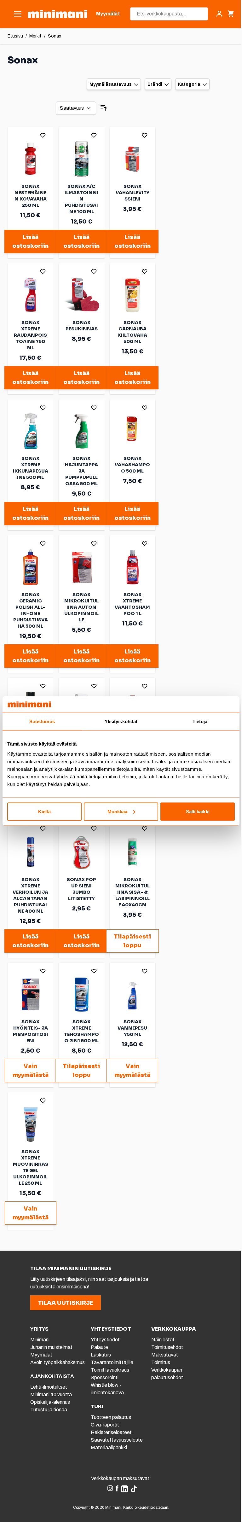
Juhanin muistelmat (51, 1347)
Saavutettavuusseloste (117, 1440)
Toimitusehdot (167, 1347)
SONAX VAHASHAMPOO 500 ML (132, 465)
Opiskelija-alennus (50, 1402)
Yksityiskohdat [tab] (121, 721)
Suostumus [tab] (42, 721)
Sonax (54, 36)
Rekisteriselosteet (111, 1432)
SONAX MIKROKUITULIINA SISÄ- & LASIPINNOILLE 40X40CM (132, 892)
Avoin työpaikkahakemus (57, 1362)
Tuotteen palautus (111, 1417)
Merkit (35, 36)
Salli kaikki (198, 811)
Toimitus (160, 1362)
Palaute (99, 1347)
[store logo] (57, 14)
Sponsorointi (104, 1377)
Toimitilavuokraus (110, 1370)
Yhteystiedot (105, 1339)
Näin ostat (163, 1339)
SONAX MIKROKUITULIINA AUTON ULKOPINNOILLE (81, 607)
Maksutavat (164, 1354)
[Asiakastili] (219, 14)
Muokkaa (117, 811)
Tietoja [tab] (200, 721)
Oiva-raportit (105, 1424)
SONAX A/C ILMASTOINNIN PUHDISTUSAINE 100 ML (81, 198)
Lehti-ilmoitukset (48, 1387)
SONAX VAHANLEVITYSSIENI (132, 192)
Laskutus (101, 1354)
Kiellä (44, 811)
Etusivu (15, 36)
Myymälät (41, 1354)
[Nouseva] (103, 108)
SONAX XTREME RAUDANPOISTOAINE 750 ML (30, 335)
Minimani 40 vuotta (51, 1394)
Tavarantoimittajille (112, 1362)
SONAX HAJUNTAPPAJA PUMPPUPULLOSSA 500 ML (81, 471)
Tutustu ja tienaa (48, 1409)
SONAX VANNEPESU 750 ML (132, 1028)
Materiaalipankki (109, 1447)
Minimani (39, 1339)
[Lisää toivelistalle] (43, 135)
